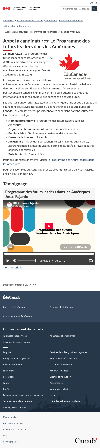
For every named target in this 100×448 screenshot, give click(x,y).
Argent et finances (59, 370)
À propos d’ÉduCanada (61, 307)
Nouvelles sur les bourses (18, 26)
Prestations (8, 376)
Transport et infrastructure (63, 358)
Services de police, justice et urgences (68, 352)
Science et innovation (60, 376)
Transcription (16, 267)
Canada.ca (8, 20)
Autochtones (56, 383)
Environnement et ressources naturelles (23, 395)
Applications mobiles (13, 423)
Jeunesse (54, 395)
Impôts (6, 389)
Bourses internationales (71, 20)
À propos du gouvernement (16, 342)
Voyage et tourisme (12, 364)
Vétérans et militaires (60, 389)
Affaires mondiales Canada (30, 20)
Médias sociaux (10, 417)
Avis (5, 435)
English (93, 2)
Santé (6, 383)
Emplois (7, 352)
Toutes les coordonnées (15, 335)
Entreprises (8, 370)
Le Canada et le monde (61, 364)
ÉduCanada (51, 20)
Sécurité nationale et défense (17, 401)
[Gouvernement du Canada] (21, 8)
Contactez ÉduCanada (14, 307)
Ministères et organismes (62, 335)
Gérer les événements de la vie (65, 401)
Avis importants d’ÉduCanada (17, 316)
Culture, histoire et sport (15, 407)
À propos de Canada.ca (14, 429)
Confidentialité (10, 441)
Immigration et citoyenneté (16, 358)
